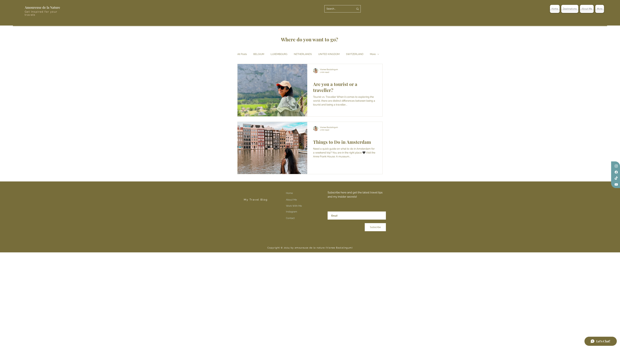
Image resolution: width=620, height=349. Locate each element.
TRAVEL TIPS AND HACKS (327, 77)
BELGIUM (258, 54)
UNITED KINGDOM (329, 54)
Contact (290, 218)
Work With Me (294, 205)
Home (289, 193)
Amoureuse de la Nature (42, 7)
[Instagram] (616, 166)
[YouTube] (616, 184)
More (373, 54)
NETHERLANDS (303, 54)
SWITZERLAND (354, 54)
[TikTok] (616, 178)
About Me (291, 199)
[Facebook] (616, 172)
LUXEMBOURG (279, 54)
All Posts (242, 54)
